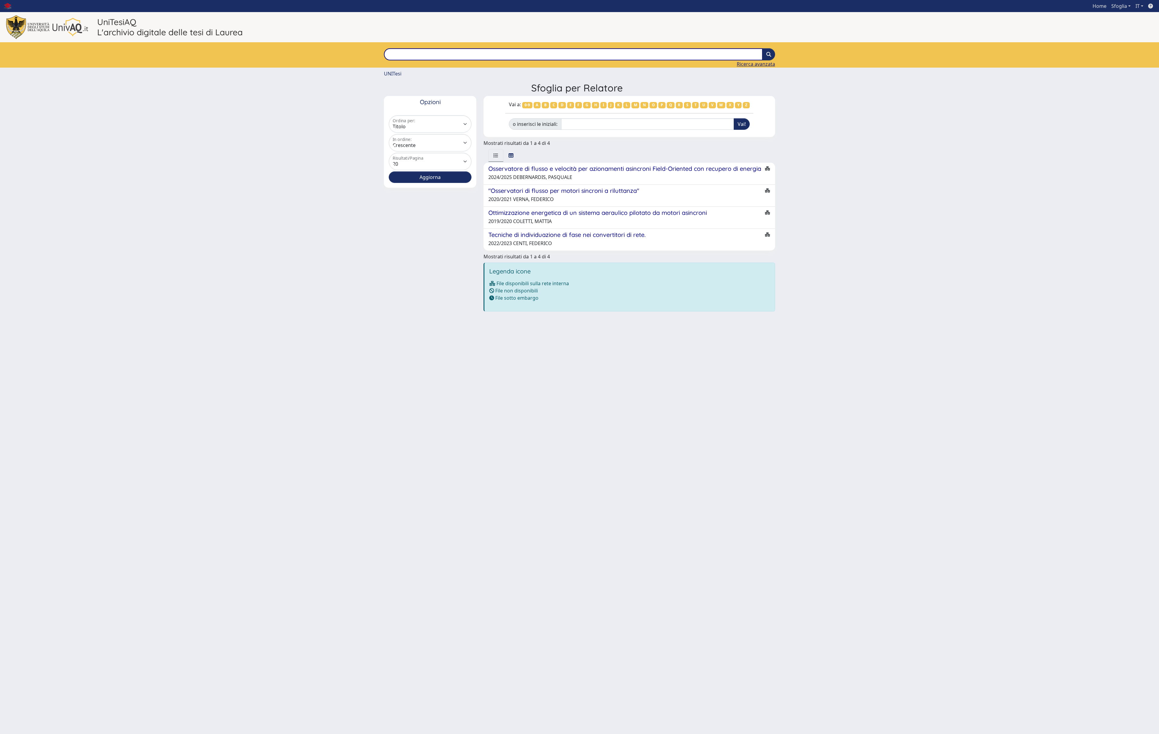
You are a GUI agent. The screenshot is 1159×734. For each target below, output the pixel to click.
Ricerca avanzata (756, 64)
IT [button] (1137, 6)
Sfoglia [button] (1119, 6)
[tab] (495, 155)
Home (1099, 6)
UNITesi (392, 73)
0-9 (527, 104)
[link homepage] (10, 6)
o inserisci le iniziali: (535, 124)
